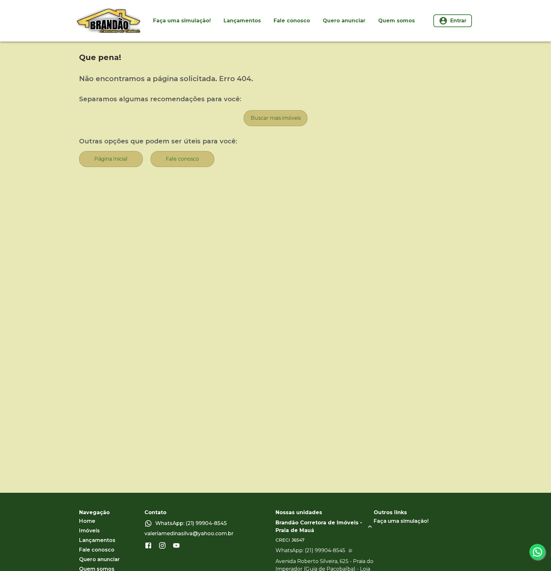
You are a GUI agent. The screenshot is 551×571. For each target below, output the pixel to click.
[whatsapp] (537, 552)
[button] (325, 526)
